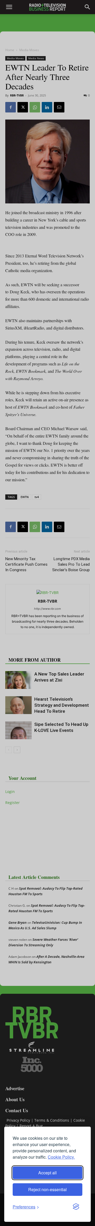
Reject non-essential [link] (47, 1189)
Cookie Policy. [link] (61, 1157)
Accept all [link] (47, 1173)
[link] (26, 1206)
